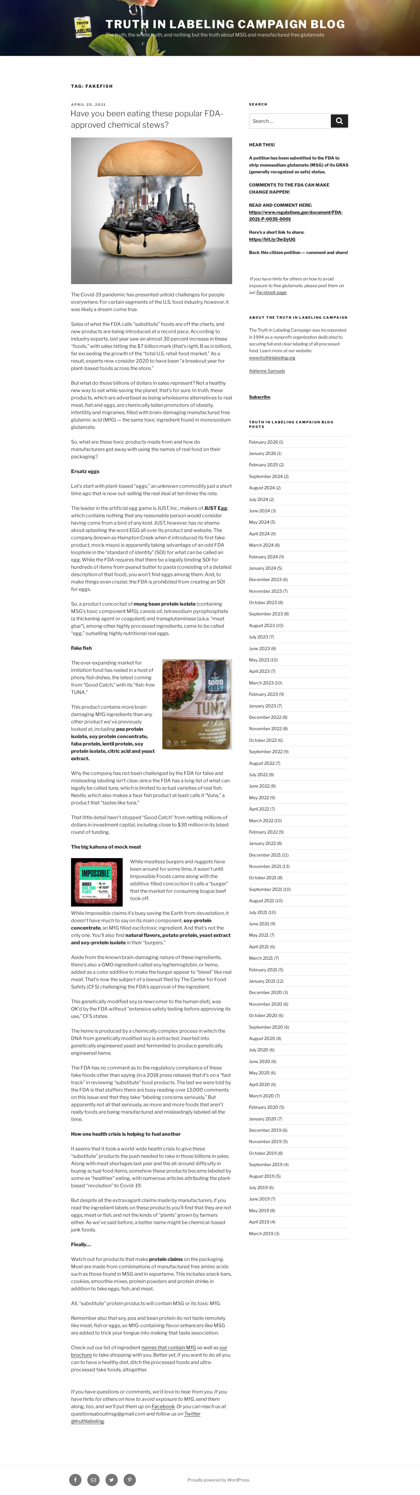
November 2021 (265, 866)
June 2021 (259, 923)
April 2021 (259, 946)
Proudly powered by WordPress (218, 1479)
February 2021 (263, 969)
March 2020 (261, 1095)
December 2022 (265, 717)
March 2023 (261, 682)
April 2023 (259, 671)
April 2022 (259, 808)
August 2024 (262, 487)
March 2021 (261, 958)
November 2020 (265, 1004)
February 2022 (263, 831)
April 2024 (259, 533)
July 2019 (258, 1187)
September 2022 (266, 751)
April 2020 (259, 1084)
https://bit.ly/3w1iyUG (272, 239)
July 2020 (258, 1049)
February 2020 (263, 1107)
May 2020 (259, 1072)
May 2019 (259, 1210)
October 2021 (262, 877)
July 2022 (258, 774)
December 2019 (265, 1130)
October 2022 (263, 740)
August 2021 (261, 900)
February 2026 (263, 442)
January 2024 (262, 568)
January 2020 (262, 1118)
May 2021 (259, 935)
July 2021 (258, 912)
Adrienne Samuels (267, 370)
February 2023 (263, 694)
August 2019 (262, 1176)
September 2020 (266, 1027)
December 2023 (265, 579)
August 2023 (262, 625)
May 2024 (259, 522)
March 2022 (261, 820)
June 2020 (259, 1061)
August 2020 (262, 1038)
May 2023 (259, 659)
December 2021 (265, 854)
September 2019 (266, 1164)
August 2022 (262, 763)
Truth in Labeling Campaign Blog (225, 24)
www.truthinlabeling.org (272, 357)
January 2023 (262, 705)
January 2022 (262, 843)
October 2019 (263, 1153)
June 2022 (259, 785)
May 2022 (259, 797)
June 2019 (259, 1198)
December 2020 (265, 992)
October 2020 (263, 1015)
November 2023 (265, 591)
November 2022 (265, 728)
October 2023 (263, 602)
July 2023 (258, 636)
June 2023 (259, 648)
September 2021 (265, 889)
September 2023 (266, 613)
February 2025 (263, 464)
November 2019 (265, 1141)
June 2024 (259, 510)
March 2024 (261, 545)
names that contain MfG (168, 1348)
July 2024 (258, 499)
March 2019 (261, 1233)
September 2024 (266, 476)
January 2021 (262, 981)
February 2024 (263, 556)
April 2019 (259, 1221)
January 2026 (262, 453)
